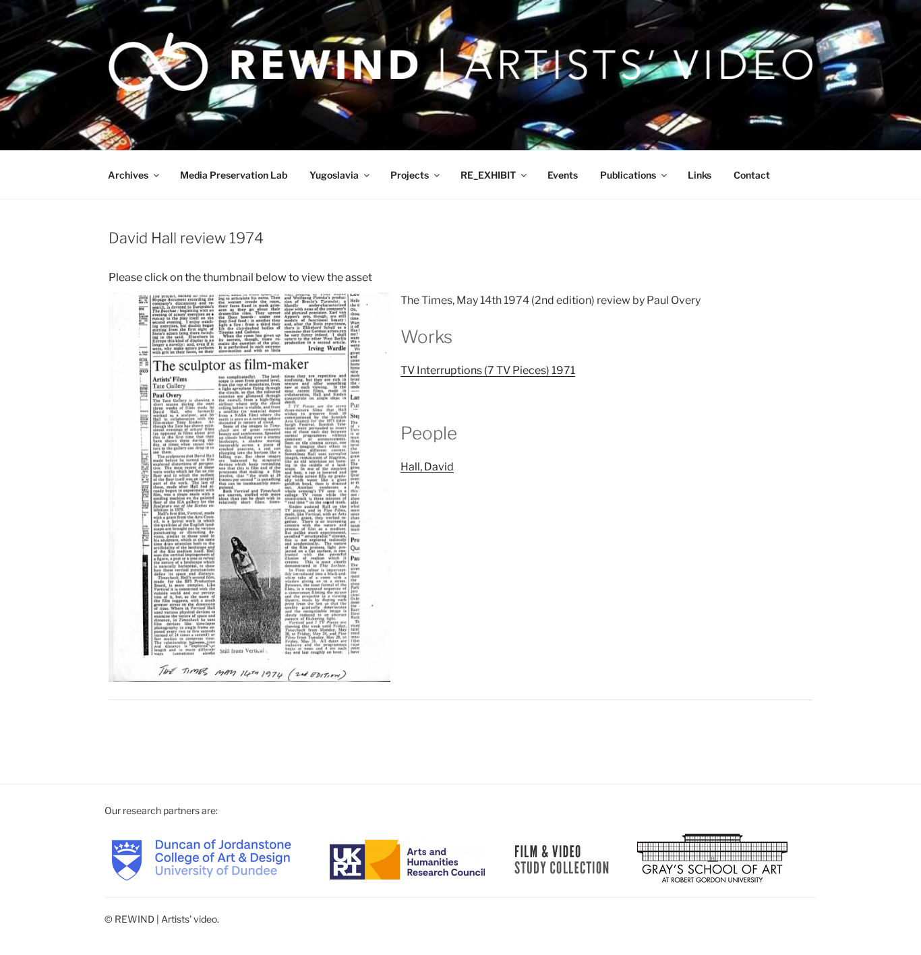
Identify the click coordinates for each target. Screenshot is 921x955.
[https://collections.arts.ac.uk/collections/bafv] (562, 858)
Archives (128, 175)
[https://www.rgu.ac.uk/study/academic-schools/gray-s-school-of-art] (712, 858)
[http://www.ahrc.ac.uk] (407, 858)
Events (562, 175)
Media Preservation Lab (233, 175)
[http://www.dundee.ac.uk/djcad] (201, 858)
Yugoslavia (334, 175)
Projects (409, 175)
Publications (628, 175)
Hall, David (427, 466)
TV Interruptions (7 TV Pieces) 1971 (487, 370)
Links (699, 175)
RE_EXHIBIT (488, 175)
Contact (752, 175)
